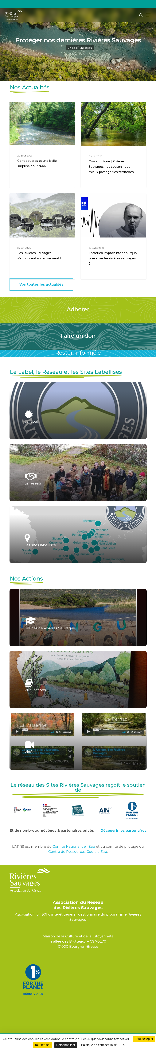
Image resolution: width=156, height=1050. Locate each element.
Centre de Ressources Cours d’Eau (77, 852)
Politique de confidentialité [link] (99, 1045)
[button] (148, 15)
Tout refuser (42, 1045)
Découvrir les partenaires (123, 830)
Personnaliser (65, 1045)
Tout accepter (144, 1038)
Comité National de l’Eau (74, 846)
